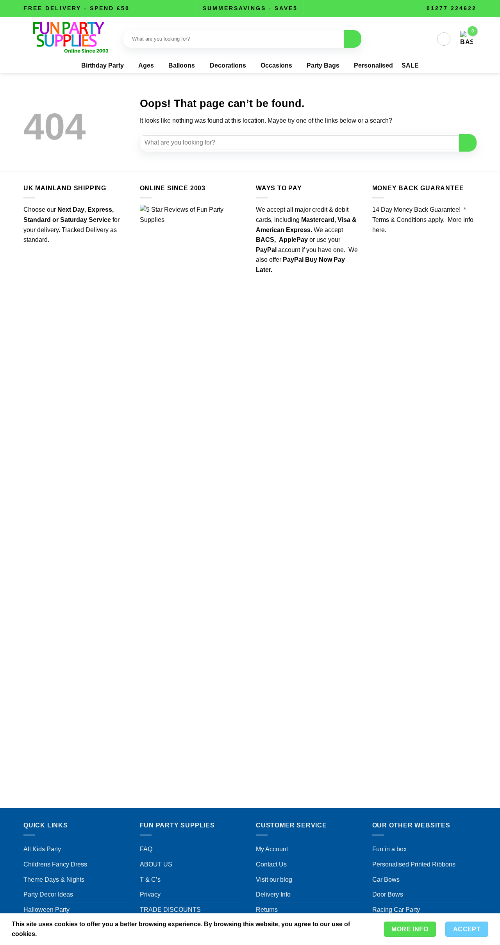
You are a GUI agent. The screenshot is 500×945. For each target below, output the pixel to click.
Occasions (276, 65)
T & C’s (150, 879)
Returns (267, 909)
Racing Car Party (396, 909)
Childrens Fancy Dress (55, 864)
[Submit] (352, 39)
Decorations (228, 65)
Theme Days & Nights (53, 879)
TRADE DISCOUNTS (170, 909)
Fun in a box (389, 849)
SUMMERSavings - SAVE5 (250, 8)
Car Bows (386, 879)
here (378, 230)
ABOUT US (156, 864)
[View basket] (466, 39)
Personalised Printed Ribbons (413, 864)
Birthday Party (102, 65)
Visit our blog (274, 879)
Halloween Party (46, 909)
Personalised (373, 65)
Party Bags (323, 65)
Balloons (181, 65)
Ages (146, 65)
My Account (272, 849)
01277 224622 (452, 8)
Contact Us (271, 864)
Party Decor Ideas (48, 894)
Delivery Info (273, 894)
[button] (443, 39)
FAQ (146, 849)
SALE (410, 65)
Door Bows (387, 894)
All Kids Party (42, 849)
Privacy (150, 894)
